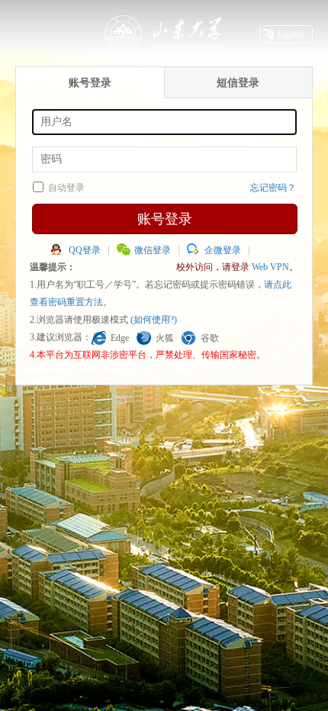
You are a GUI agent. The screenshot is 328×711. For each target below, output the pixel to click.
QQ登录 (85, 250)
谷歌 (210, 338)
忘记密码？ (273, 187)
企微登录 (222, 250)
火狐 (165, 338)
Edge (120, 338)
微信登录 (152, 250)
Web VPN (270, 267)
